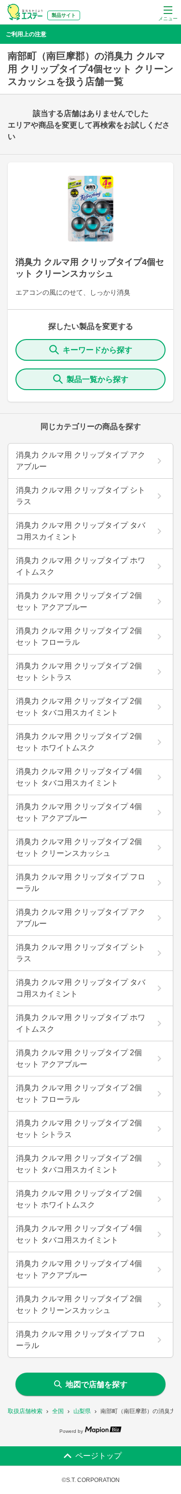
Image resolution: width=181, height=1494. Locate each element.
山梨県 (82, 1411)
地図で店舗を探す (96, 1384)
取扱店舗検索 (25, 1411)
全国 (58, 1411)
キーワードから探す (97, 350)
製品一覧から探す (97, 379)
